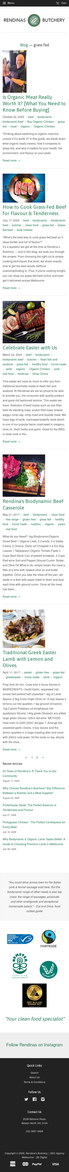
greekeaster (13, 677)
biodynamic (45, 117)
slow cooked (24, 230)
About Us (34, 1077)
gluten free (29, 519)
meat (13, 126)
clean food (31, 225)
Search (35, 1072)
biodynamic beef (13, 122)
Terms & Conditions (34, 1082)
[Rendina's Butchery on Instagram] (43, 1099)
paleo (61, 524)
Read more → (11, 160)
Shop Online (40, 374)
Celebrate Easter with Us (30, 347)
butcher (16, 225)
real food (8, 374)
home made (58, 364)
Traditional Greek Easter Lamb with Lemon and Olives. (29, 659)
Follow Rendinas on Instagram (34, 1044)
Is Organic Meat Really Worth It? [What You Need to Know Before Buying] (34, 103)
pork (57, 369)
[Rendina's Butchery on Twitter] (26, 1099)
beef (31, 117)
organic (25, 126)
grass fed (48, 225)
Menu (10, 3)
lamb (9, 369)
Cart (63, 3)
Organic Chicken (44, 126)
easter (28, 672)
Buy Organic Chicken (40, 122)
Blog (24, 45)
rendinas (23, 374)
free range (12, 519)
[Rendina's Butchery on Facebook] (35, 1099)
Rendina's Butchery (36, 1153)
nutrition (36, 524)
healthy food (39, 364)
